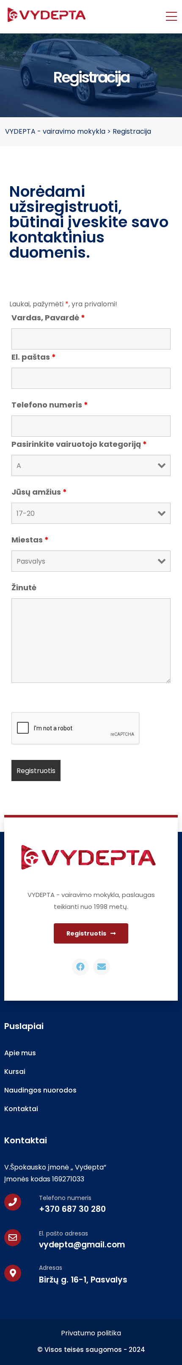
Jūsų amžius (39, 492)
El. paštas (33, 357)
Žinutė (23, 587)
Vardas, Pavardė (48, 318)
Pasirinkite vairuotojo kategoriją (79, 444)
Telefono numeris (49, 405)
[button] (91, 933)
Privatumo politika (91, 1333)
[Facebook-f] (80, 966)
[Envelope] (101, 966)
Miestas (30, 540)
